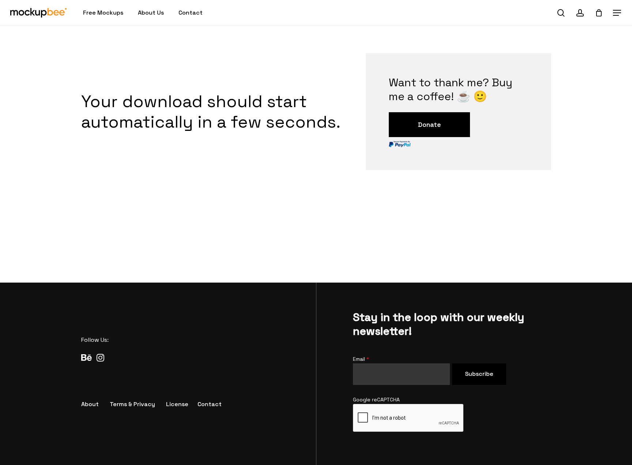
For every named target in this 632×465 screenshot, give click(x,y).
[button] (617, 13)
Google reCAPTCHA (376, 399)
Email (361, 359)
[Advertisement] (316, 236)
